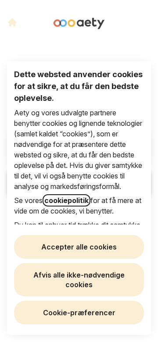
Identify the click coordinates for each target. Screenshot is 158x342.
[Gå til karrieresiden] (12, 22)
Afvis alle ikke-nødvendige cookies (79, 280)
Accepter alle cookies (79, 246)
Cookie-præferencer (79, 312)
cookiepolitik (66, 200)
